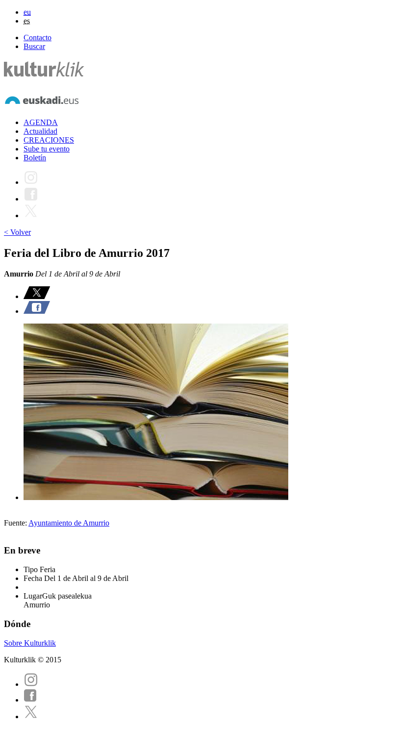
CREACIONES (49, 140)
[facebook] (30, 700)
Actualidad (40, 131)
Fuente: (16, 523)
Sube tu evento (47, 149)
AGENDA (41, 122)
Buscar (34, 46)
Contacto (37, 37)
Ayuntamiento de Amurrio (68, 523)
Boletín (35, 157)
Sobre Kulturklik (30, 643)
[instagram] (31, 684)
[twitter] (31, 716)
